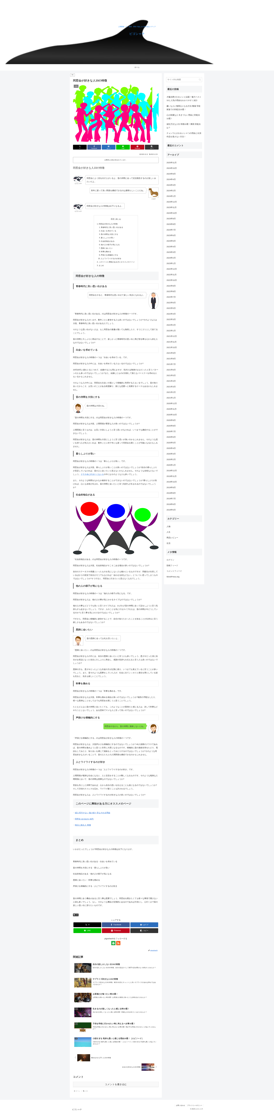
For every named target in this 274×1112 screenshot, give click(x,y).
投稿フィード (172, 565)
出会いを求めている (108, 231)
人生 (76, 915)
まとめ (101, 265)
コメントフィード (174, 571)
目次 (113, 219)
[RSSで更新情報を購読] (118, 943)
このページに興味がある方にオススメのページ (117, 262)
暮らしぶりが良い (108, 238)
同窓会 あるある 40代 (84, 819)
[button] (152, 147)
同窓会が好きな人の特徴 (108, 224)
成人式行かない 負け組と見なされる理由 (92, 813)
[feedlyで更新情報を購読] (113, 943)
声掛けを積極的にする (109, 255)
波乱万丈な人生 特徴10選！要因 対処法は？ (184, 126)
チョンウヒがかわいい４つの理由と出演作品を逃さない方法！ (184, 135)
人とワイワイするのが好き (111, 258)
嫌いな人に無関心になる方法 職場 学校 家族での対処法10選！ (183, 108)
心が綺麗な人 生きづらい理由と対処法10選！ (183, 117)
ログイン (170, 560)
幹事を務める (106, 252)
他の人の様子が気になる (110, 245)
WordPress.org (173, 577)
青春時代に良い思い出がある (112, 227)
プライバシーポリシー (194, 1105)
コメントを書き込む (116, 1084)
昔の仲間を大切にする (109, 234)
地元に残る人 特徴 (83, 825)
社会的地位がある (108, 241)
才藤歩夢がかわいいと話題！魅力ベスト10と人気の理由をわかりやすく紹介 (184, 98)
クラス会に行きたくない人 (92, 474)
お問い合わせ (180, 1105)
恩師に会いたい (107, 248)
